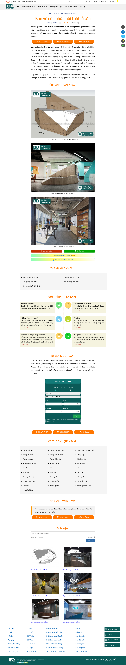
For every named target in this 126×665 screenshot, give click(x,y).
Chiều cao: (53, 410)
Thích (48, 23)
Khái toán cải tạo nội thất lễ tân (40, 596)
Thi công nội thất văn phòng (55, 651)
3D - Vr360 (111, 645)
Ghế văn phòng (80, 647)
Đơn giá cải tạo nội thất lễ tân (39, 622)
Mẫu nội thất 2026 (113, 640)
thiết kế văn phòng (57, 647)
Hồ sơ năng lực (112, 629)
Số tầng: (71, 402)
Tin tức (112, 2)
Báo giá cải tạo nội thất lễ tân (71, 622)
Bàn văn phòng (80, 644)
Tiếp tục (77, 416)
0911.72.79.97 (43, 41)
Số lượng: (71, 410)
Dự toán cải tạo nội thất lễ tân (72, 596)
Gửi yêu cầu (85, 41)
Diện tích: (53, 402)
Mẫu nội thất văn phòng (62, 255)
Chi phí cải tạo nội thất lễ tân (71, 570)
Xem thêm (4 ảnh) (47, 251)
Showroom (94, 1)
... (21, 311)
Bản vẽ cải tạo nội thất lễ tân (39, 570)
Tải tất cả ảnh (80, 251)
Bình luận (56, 23)
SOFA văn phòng (81, 651)
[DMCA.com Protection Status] (22, 663)
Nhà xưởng (103, 1)
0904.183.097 (64, 41)
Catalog (110, 634)
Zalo (123, 36)
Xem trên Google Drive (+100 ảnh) (64, 259)
